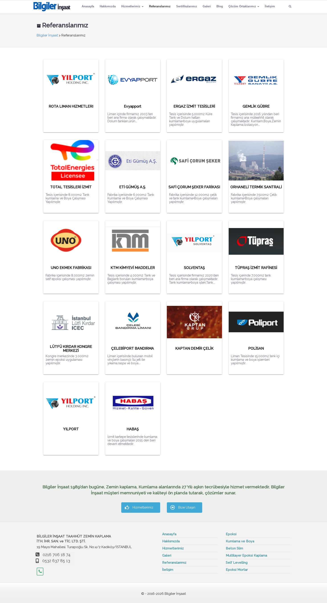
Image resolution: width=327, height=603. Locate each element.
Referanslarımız (160, 6)
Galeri (207, 6)
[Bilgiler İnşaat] (51, 5)
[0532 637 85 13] (40, 571)
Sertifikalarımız (186, 6)
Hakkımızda (108, 6)
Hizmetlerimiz (131, 6)
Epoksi (231, 534)
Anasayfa (88, 6)
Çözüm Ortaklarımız (242, 6)
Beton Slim (234, 548)
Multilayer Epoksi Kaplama (246, 555)
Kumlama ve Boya (240, 541)
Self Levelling (237, 563)
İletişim (270, 6)
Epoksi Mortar (237, 570)
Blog (219, 6)
